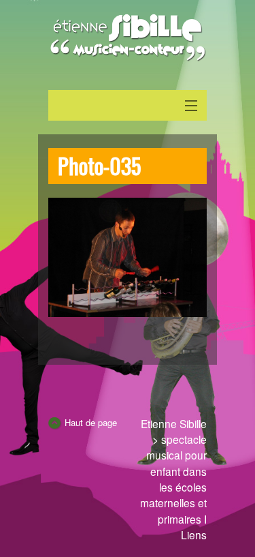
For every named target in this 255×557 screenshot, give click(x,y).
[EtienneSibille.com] (127, 37)
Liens (194, 534)
